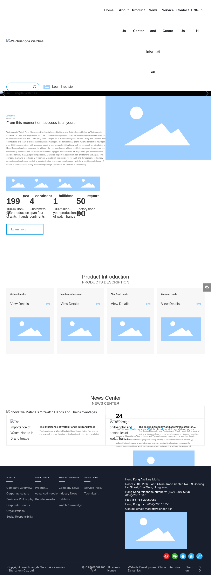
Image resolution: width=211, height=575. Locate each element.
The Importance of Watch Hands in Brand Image (67, 427)
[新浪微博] (166, 556)
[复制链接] (199, 556)
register (68, 86)
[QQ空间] (191, 556)
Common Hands (169, 294)
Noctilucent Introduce (71, 294)
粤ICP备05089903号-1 (94, 569)
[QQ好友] (183, 556)
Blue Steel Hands (119, 294)
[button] (206, 93)
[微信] (175, 556)
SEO (200, 569)
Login (56, 86)
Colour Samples (18, 294)
